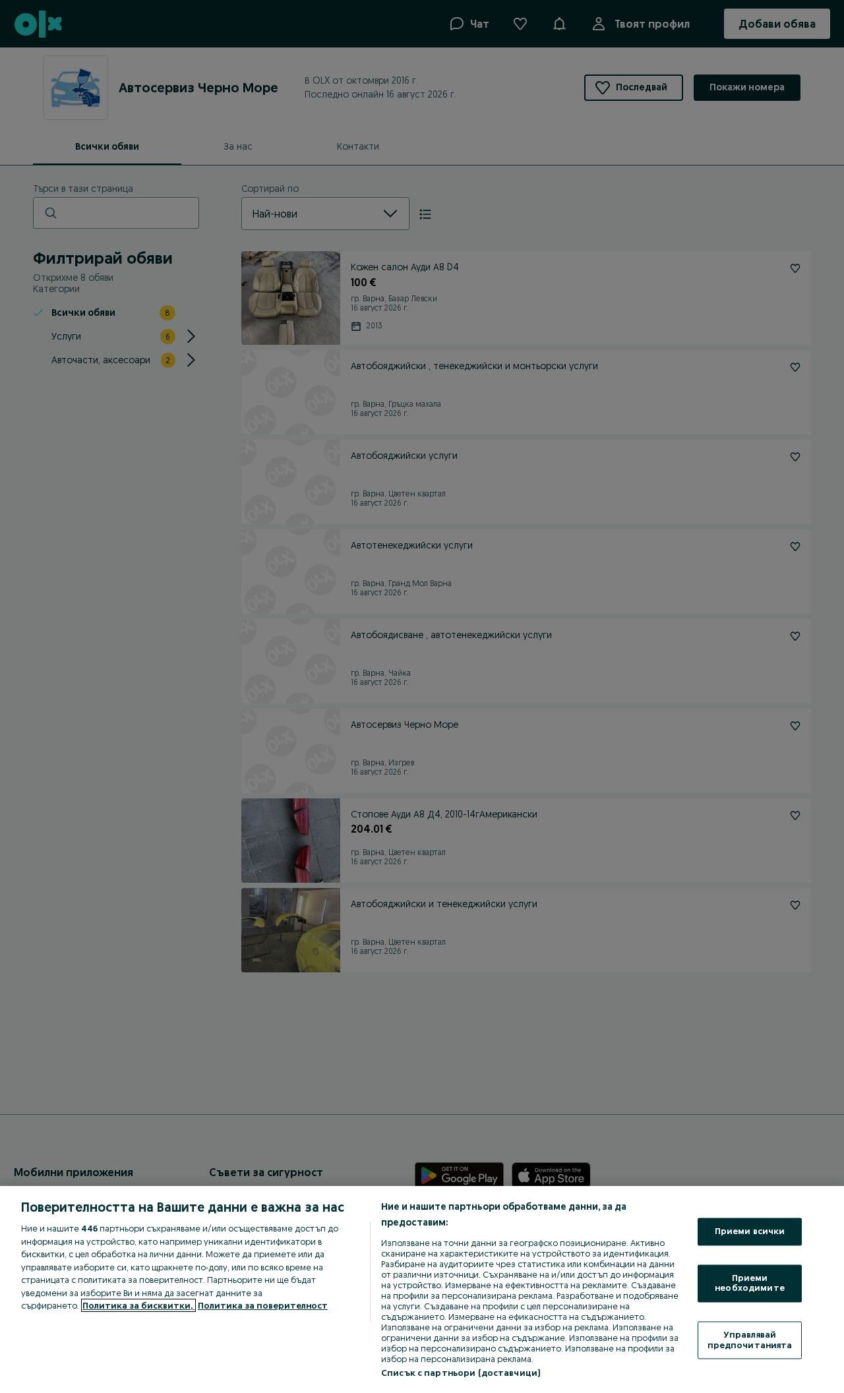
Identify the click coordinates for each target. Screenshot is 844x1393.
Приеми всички (750, 1231)
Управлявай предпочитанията (750, 1339)
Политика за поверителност (263, 1305)
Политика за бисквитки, (138, 1305)
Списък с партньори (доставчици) (460, 1372)
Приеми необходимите (750, 1282)
